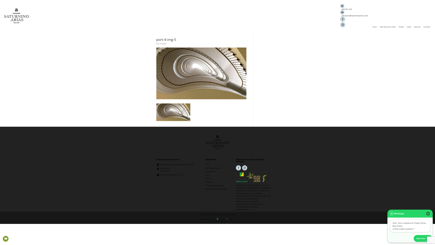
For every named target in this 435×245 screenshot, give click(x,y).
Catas (409, 27)
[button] (428, 214)
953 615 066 (164, 168)
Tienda (401, 27)
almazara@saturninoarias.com (355, 15)
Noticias (417, 27)
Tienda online (210, 171)
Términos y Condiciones (214, 185)
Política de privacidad (215, 215)
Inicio (375, 27)
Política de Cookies (229, 215)
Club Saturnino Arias (388, 27)
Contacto (426, 27)
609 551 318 (347, 9)
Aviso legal (203, 215)
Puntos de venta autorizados (216, 189)
